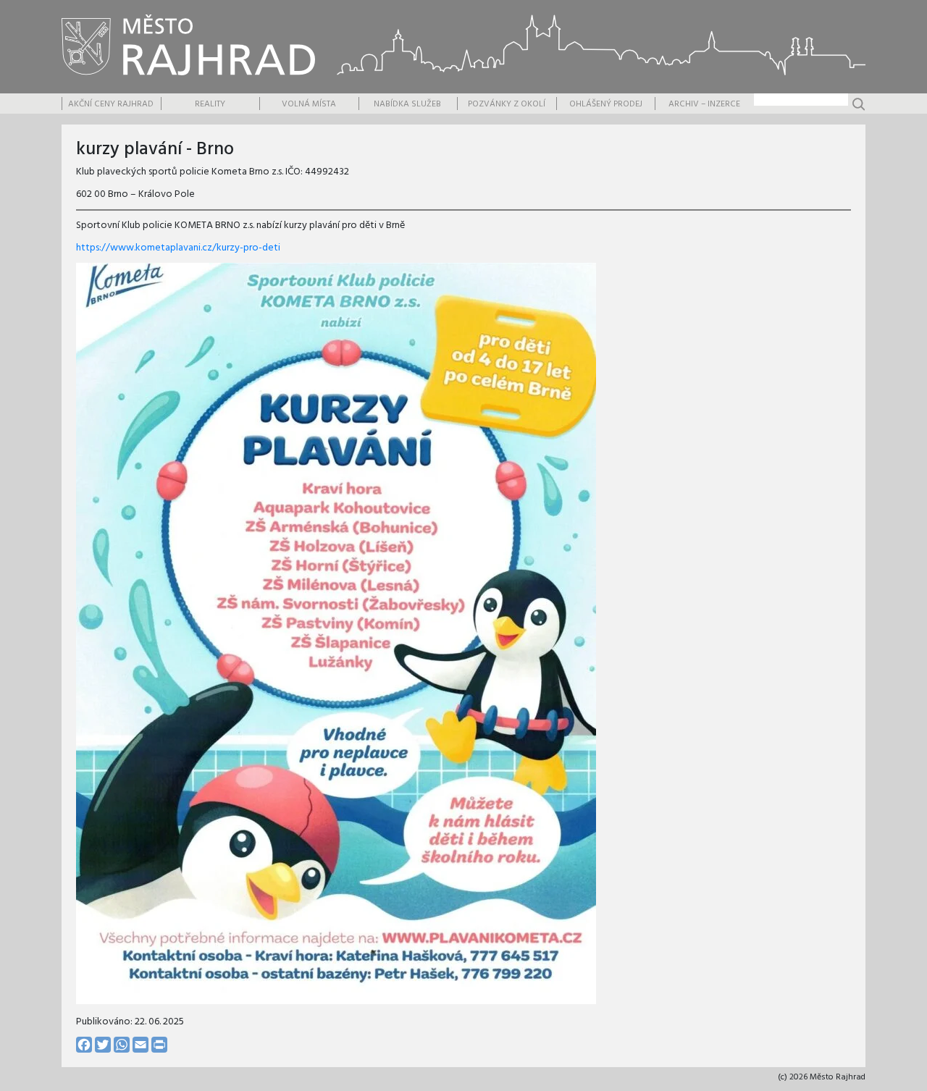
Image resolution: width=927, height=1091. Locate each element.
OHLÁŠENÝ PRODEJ (605, 104)
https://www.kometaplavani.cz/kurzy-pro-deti (178, 248)
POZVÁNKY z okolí (506, 104)
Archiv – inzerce (704, 104)
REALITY (210, 104)
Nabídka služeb (407, 104)
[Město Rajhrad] (188, 44)
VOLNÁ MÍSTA (309, 104)
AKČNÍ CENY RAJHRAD (111, 104)
